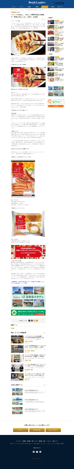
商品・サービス (44, 6)
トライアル (30, 341)
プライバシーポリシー (43, 443)
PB (25, 350)
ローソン (26, 360)
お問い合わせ (23, 443)
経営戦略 (37, 6)
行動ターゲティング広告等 (32, 443)
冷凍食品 (61, 35)
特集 (44, 441)
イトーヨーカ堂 (27, 369)
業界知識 (52, 6)
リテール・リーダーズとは (17, 443)
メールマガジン (54, 430)
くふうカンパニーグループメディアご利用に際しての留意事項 (55, 443)
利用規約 (38, 443)
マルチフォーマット (57, 45)
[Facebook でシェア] (32, 321)
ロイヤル (61, 23)
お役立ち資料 (37, 430)
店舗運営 (29, 6)
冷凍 (30, 360)
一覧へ (44, 332)
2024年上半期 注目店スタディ (32, 409)
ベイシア (18, 12)
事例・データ (60, 6)
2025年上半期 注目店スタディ (32, 399)
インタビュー (13, 6)
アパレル (26, 341)
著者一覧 (27, 443)
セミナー (21, 430)
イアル (28, 350)
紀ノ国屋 (61, 40)
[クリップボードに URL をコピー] (37, 321)
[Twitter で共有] (29, 321)
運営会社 (11, 443)
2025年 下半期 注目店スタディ (32, 390)
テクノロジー (21, 6)
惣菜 (31, 369)
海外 (61, 45)
